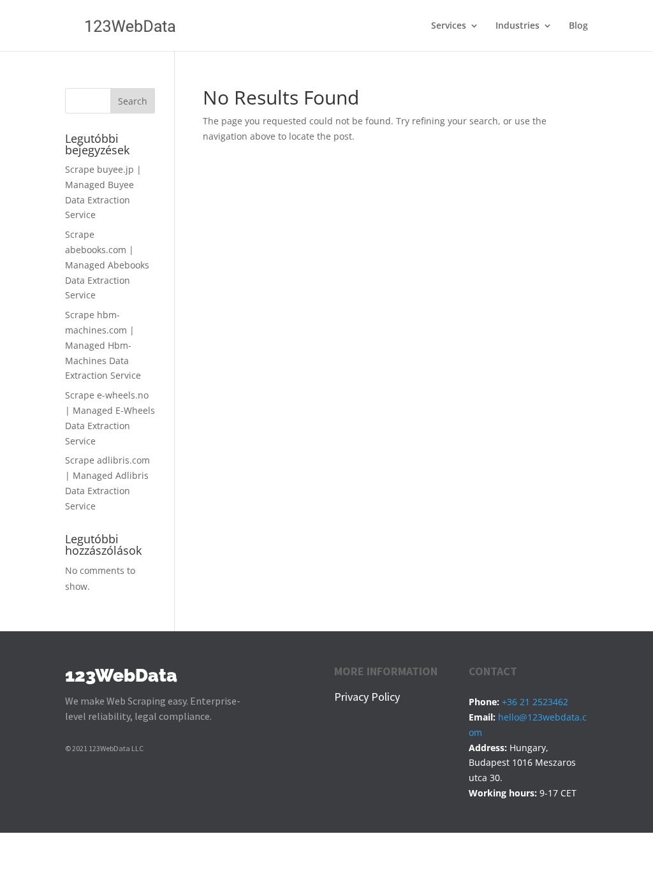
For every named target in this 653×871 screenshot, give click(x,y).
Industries (517, 26)
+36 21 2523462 (535, 702)
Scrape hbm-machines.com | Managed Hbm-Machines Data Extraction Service (103, 345)
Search (132, 101)
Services (448, 26)
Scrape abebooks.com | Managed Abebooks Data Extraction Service (107, 264)
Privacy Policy (367, 696)
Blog (578, 26)
